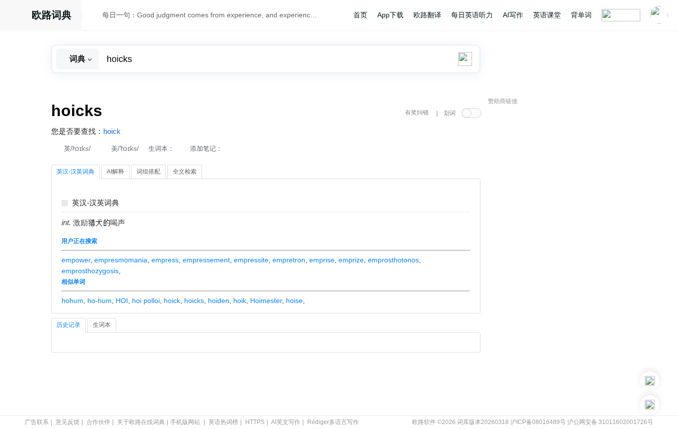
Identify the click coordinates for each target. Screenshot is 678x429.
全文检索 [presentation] (185, 171)
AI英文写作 (285, 422)
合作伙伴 (98, 422)
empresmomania (120, 260)
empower (76, 260)
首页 (360, 15)
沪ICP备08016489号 (538, 422)
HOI (122, 301)
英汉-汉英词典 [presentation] (75, 171)
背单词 (581, 15)
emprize (351, 260)
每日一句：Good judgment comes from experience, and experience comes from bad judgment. (211, 15)
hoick (112, 131)
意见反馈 (67, 422)
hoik (239, 301)
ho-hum (99, 301)
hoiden (218, 301)
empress (165, 260)
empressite (251, 260)
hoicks (194, 301)
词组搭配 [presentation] (148, 171)
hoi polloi (146, 301)
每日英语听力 (472, 15)
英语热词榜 (223, 422)
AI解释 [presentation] (115, 171)
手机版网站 (185, 422)
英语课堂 (547, 15)
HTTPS (255, 422)
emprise (322, 260)
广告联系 (37, 422)
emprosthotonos (393, 260)
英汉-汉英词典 (95, 203)
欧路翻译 (427, 15)
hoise (294, 301)
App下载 (390, 15)
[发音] (95, 16)
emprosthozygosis (90, 271)
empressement (206, 260)
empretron (288, 260)
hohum (72, 301)
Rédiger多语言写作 (333, 422)
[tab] (75, 172)
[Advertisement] (562, 260)
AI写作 (513, 15)
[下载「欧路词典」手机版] (649, 380)
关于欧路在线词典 (141, 422)
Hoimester (266, 301)
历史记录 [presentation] (68, 324)
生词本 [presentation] (102, 324)
